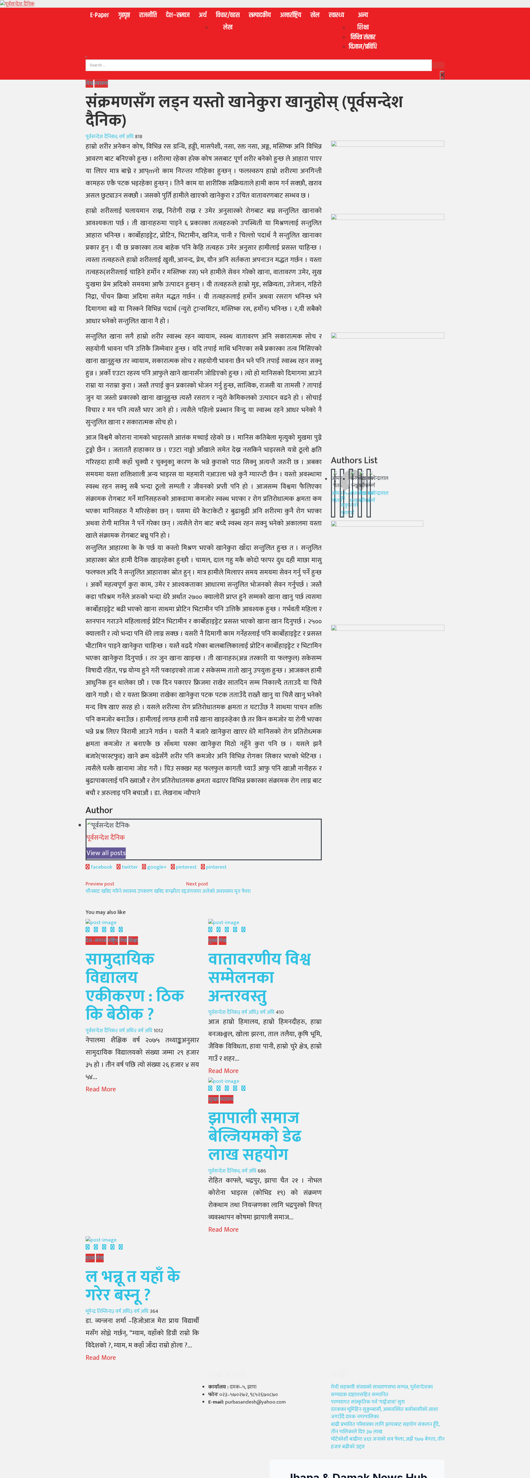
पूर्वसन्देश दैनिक (100, 136)
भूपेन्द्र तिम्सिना (99, 1311)
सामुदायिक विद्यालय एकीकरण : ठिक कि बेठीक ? (135, 987)
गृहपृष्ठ (124, 15)
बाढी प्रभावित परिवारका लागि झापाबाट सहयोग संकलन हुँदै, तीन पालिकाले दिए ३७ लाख (385, 1428)
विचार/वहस (228, 15)
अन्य (363, 15)
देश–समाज (178, 15)
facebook (101, 867)
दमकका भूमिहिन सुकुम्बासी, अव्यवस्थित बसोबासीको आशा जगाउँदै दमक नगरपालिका (384, 1413)
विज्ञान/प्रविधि (363, 47)
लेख (227, 27)
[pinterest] (121, 930)
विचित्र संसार (363, 37)
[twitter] (96, 930)
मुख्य (212, 940)
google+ (156, 867)
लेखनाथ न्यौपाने (366, 497)
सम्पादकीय (260, 15)
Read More (101, 1089)
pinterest (186, 867)
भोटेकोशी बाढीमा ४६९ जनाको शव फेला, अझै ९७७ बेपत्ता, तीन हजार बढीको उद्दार (387, 1443)
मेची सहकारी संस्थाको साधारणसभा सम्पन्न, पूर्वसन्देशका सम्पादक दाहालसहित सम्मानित (382, 1391)
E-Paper (99, 15)
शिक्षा (363, 27)
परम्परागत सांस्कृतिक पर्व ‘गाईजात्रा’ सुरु (368, 1402)
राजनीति (148, 15)
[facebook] (88, 930)
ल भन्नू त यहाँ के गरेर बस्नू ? (133, 1286)
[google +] (104, 930)
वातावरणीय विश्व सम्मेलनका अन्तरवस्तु (259, 978)
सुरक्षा (213, 1099)
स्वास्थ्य (336, 15)
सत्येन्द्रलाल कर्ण (378, 497)
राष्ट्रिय (113, 940)
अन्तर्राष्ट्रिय (290, 15)
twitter (129, 867)
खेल (315, 15)
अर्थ (203, 15)
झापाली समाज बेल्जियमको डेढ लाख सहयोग (254, 1137)
